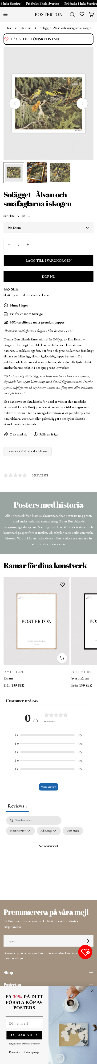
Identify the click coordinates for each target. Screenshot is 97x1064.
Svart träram (80, 678)
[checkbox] (73, 831)
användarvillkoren (63, 953)
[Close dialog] (92, 990)
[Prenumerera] (88, 941)
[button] (48, 735)
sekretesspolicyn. (14, 958)
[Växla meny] (5, 14)
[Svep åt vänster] (14, 103)
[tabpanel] (48, 856)
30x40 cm (25, 28)
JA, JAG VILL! (24, 1035)
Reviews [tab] (17, 806)
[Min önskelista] (82, 14)
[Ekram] (36, 621)
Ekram (8, 678)
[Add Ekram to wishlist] (62, 584)
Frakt (23, 295)
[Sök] (72, 14)
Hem (8, 28)
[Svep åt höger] (82, 103)
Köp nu (48, 276)
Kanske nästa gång (24, 1052)
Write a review (48, 787)
